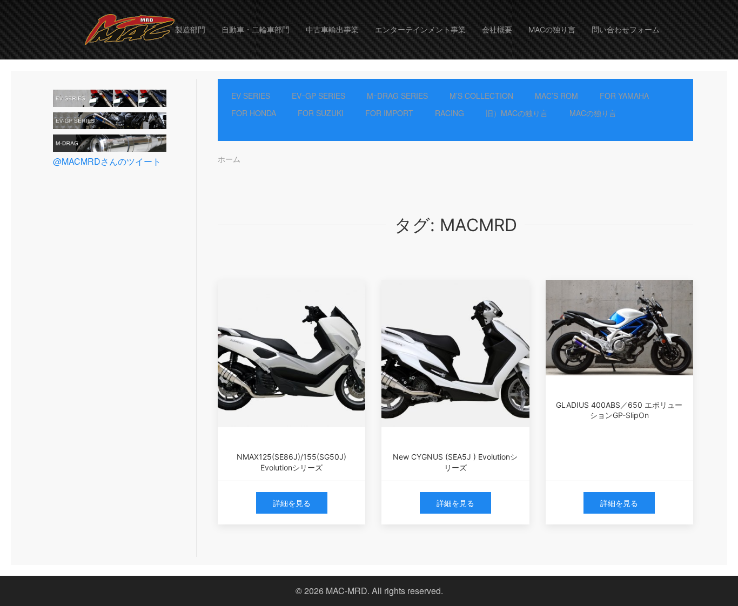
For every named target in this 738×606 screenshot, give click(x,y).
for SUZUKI (321, 112)
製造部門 (190, 29)
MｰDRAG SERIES (397, 95)
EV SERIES (250, 95)
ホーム (229, 158)
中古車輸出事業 (332, 29)
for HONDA (253, 112)
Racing (449, 112)
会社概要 (497, 29)
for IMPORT (389, 112)
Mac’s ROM (556, 95)
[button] (127, 29)
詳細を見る (292, 502)
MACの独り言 (551, 29)
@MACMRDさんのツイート (107, 161)
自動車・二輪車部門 (256, 29)
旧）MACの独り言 (517, 112)
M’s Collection (481, 95)
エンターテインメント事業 (420, 29)
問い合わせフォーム (626, 29)
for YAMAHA (624, 95)
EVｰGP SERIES (318, 95)
